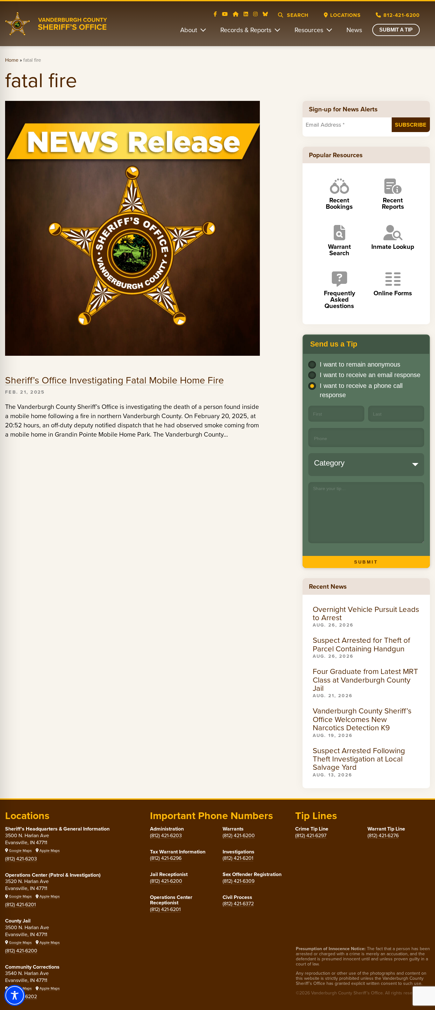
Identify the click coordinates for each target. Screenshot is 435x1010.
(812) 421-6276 (383, 835)
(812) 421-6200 (21, 950)
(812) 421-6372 (238, 903)
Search (297, 15)
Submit (366, 562)
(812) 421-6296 (166, 857)
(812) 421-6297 (310, 835)
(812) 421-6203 (21, 858)
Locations (345, 15)
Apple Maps (49, 850)
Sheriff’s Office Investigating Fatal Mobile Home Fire (114, 380)
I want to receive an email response (370, 374)
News (354, 30)
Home (11, 59)
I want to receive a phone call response (361, 390)
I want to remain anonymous (360, 364)
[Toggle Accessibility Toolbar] (15, 995)
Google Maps (20, 850)
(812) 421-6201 (20, 904)
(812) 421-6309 (238, 880)
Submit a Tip (396, 29)
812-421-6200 (401, 15)
